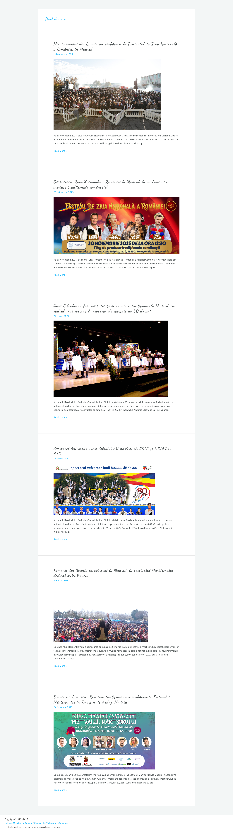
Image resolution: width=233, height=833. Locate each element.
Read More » (60, 150)
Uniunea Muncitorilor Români (18, 823)
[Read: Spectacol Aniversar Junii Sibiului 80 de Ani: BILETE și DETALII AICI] (104, 488)
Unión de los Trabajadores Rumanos (51, 823)
